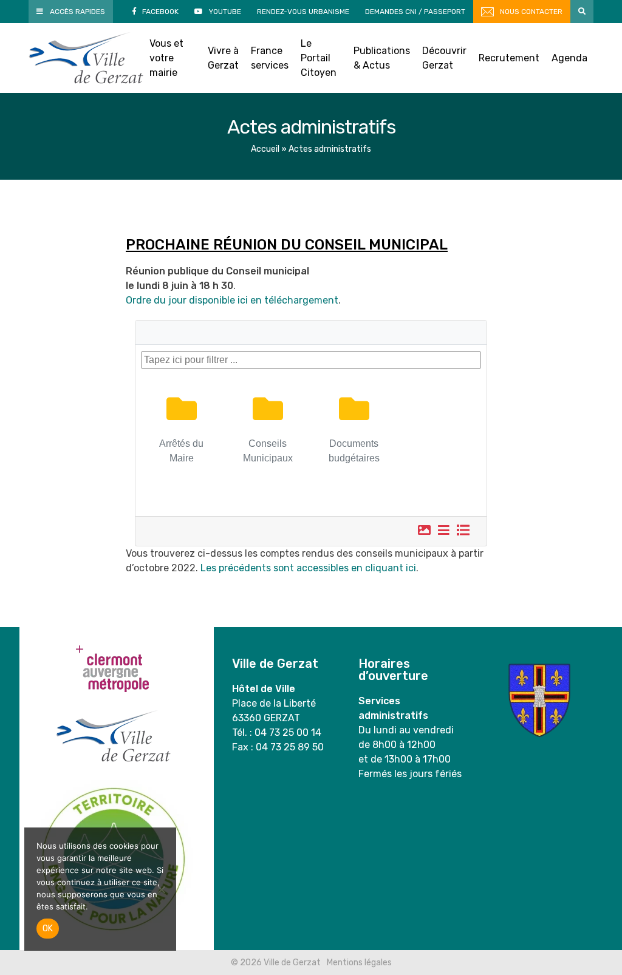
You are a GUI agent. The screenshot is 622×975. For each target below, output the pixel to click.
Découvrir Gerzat (444, 58)
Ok (48, 928)
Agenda (569, 58)
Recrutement (509, 58)
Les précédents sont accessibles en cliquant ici (308, 568)
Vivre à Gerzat (223, 58)
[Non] (161, 889)
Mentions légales (359, 962)
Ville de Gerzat (86, 58)
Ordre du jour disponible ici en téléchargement (232, 300)
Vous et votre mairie (166, 58)
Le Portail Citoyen (319, 58)
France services (270, 58)
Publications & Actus (382, 58)
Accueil (265, 149)
